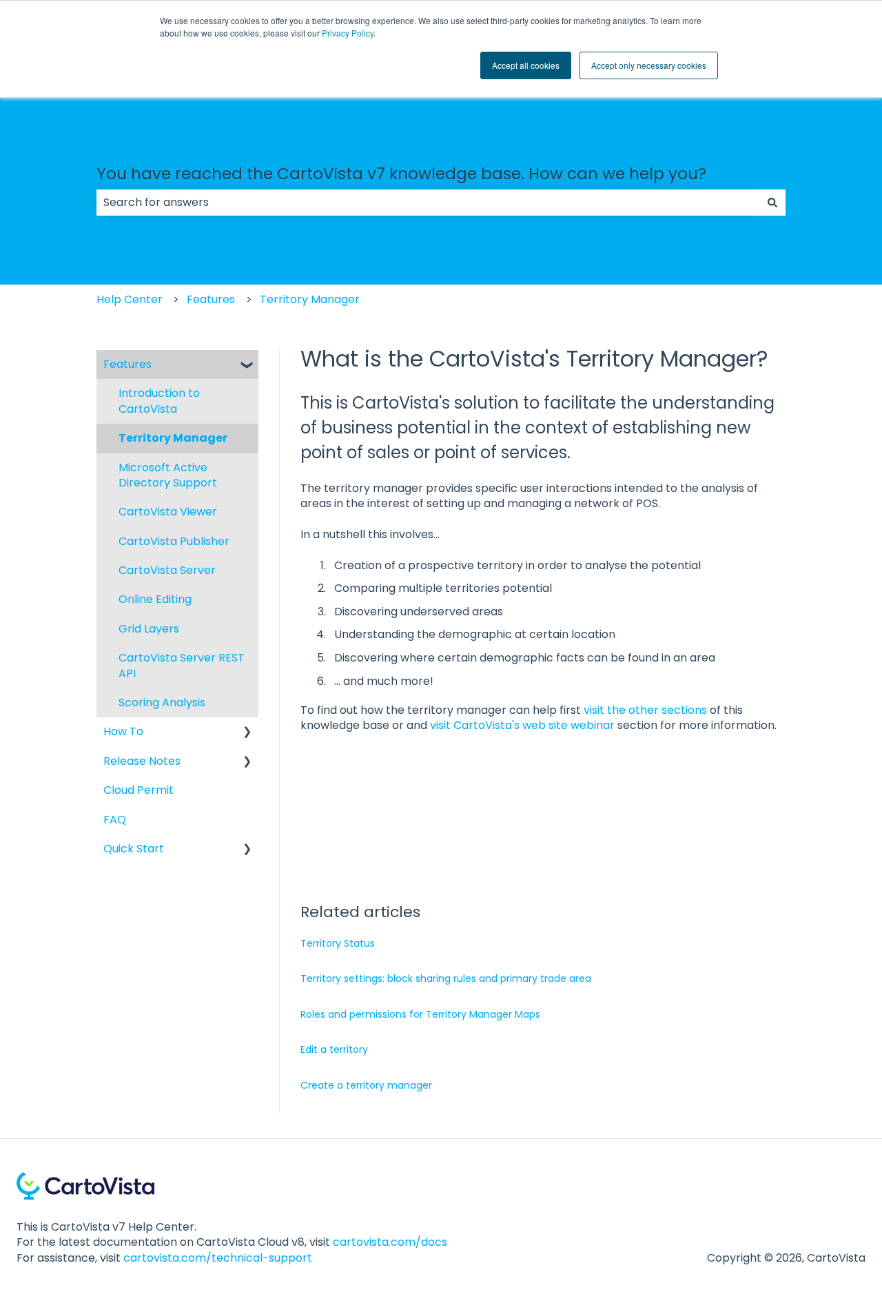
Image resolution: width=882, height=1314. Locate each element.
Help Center (129, 299)
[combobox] (427, 202)
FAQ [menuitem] (114, 820)
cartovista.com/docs (390, 1242)
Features (211, 299)
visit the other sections (645, 710)
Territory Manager (310, 299)
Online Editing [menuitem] (155, 599)
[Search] (772, 202)
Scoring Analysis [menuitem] (162, 702)
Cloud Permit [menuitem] (138, 790)
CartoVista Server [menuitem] (167, 570)
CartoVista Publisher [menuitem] (174, 541)
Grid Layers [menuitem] (149, 629)
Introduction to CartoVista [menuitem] (159, 400)
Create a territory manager (366, 1085)
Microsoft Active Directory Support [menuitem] (168, 475)
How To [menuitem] (123, 731)
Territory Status (337, 943)
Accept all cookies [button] (526, 65)
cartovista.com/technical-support (217, 1258)
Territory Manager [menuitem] (173, 438)
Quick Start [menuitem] (133, 848)
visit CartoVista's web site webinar (522, 725)
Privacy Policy (347, 33)
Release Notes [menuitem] (142, 761)
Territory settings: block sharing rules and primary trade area (445, 978)
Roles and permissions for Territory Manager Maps (420, 1014)
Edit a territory (334, 1049)
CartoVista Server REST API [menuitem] (182, 665)
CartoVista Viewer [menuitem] (168, 512)
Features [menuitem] (127, 364)
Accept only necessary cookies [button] (648, 65)
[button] (247, 365)
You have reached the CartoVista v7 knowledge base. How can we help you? (401, 174)
